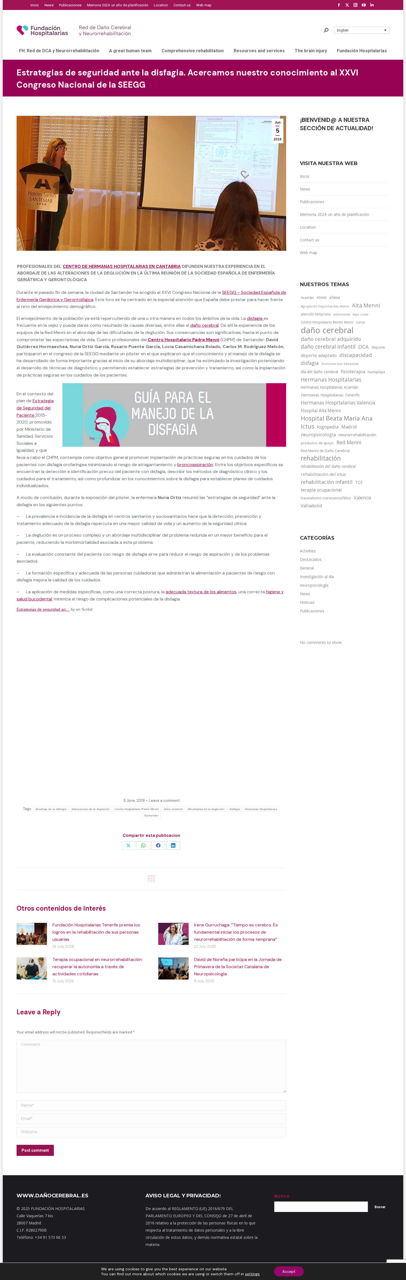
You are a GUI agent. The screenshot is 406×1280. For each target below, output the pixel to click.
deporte (378, 347)
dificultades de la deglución (206, 809)
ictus (307, 426)
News (305, 189)
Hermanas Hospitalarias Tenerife (330, 395)
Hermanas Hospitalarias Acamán (329, 387)
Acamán (307, 297)
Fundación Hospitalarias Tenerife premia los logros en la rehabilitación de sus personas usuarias (96, 932)
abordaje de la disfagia (51, 809)
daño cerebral (204, 325)
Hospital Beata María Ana (337, 418)
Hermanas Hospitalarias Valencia (338, 402)
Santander (151, 815)
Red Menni (348, 442)
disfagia (255, 318)
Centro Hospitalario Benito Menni (327, 322)
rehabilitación (321, 458)
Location (308, 227)
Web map (308, 252)
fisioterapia (353, 371)
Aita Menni (366, 305)
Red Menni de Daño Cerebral (325, 450)
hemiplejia (376, 371)
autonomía (341, 314)
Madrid (349, 427)
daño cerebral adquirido (331, 338)
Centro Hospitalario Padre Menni (183, 340)
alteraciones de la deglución (91, 809)
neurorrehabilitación (357, 434)
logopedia (328, 427)
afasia (334, 297)
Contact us (309, 239)
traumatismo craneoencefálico (326, 497)
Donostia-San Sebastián (340, 364)
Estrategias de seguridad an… (43, 609)
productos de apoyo (317, 443)
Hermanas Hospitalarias (261, 809)
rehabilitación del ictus (323, 474)
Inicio (304, 176)
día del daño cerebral (319, 371)
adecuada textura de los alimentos (201, 592)
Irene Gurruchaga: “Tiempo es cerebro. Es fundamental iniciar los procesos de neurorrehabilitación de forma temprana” (236, 932)
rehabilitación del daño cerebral (328, 466)
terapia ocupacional (321, 490)
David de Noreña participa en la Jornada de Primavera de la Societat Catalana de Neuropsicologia (238, 966)
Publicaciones (312, 201)
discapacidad (355, 354)
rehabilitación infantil (326, 482)
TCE (359, 482)
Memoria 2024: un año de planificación (334, 214)
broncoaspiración (195, 464)
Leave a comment (164, 800)
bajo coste (360, 314)
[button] (362, 30)
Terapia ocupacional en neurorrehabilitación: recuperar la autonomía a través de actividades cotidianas (97, 966)
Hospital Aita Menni (321, 410)
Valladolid (311, 505)
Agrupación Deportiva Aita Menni (325, 306)
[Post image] (32, 934)
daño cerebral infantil (328, 346)
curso (360, 322)
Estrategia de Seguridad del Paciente (35, 408)
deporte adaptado (319, 355)
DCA (363, 346)
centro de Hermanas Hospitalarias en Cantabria (122, 266)
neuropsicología (318, 434)
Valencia (362, 498)
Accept (289, 1271)
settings (252, 1273)
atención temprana (316, 314)
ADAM (321, 297)
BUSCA (281, 1196)
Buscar (380, 1207)
